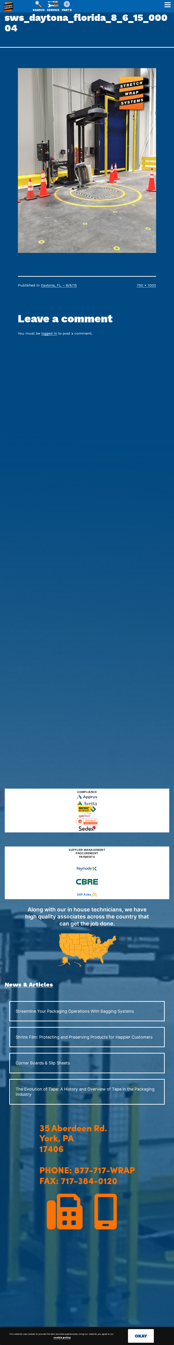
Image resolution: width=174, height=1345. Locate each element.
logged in (49, 333)
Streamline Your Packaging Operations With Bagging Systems (75, 1011)
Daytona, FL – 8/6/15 (59, 285)
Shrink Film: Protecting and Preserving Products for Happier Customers (84, 1037)
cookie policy (61, 1337)
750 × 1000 (146, 285)
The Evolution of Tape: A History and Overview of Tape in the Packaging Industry (85, 1092)
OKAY (141, 1336)
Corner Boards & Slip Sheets (43, 1063)
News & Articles (29, 984)
